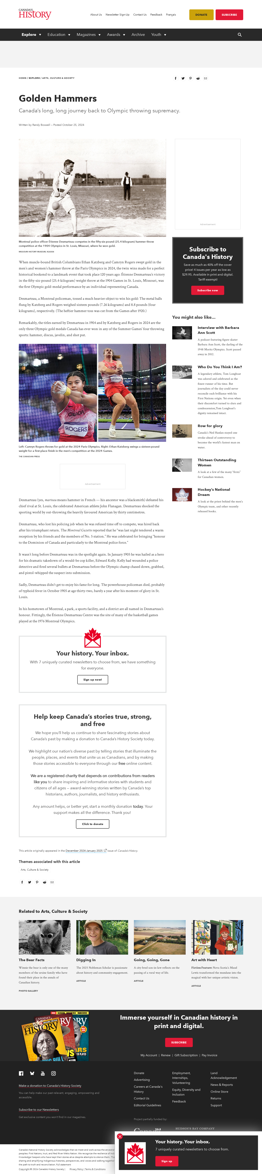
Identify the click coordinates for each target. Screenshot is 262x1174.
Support (216, 1105)
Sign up (166, 1161)
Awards (114, 34)
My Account (149, 1055)
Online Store (219, 1091)
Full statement (63, 1164)
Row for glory (210, 426)
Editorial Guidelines (147, 1105)
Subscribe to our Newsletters (39, 1109)
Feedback (156, 14)
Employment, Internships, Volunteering (181, 1078)
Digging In (86, 960)
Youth (156, 34)
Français (171, 14)
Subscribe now (207, 290)
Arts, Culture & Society (58, 78)
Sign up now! (92, 679)
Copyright (24, 1169)
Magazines (87, 34)
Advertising (142, 1080)
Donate (201, 14)
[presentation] (182, 332)
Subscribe (229, 14)
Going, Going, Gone (152, 960)
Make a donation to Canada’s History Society (50, 1086)
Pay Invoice (209, 1055)
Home (22, 78)
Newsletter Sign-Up (117, 14)
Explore (29, 34)
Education (57, 34)
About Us (96, 14)
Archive (138, 34)
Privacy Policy (76, 1169)
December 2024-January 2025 (86, 850)
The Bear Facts (31, 960)
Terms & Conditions (95, 1169)
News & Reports (222, 1085)
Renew (166, 1055)
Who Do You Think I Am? (220, 367)
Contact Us (140, 14)
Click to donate (92, 824)
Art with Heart (204, 960)
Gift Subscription (186, 1055)
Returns (216, 1098)
